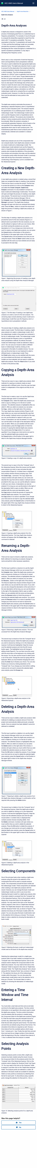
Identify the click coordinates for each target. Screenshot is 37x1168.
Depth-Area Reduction (22, 11)
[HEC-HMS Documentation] (2, 3)
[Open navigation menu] (33, 3)
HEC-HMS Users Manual (13, 3)
